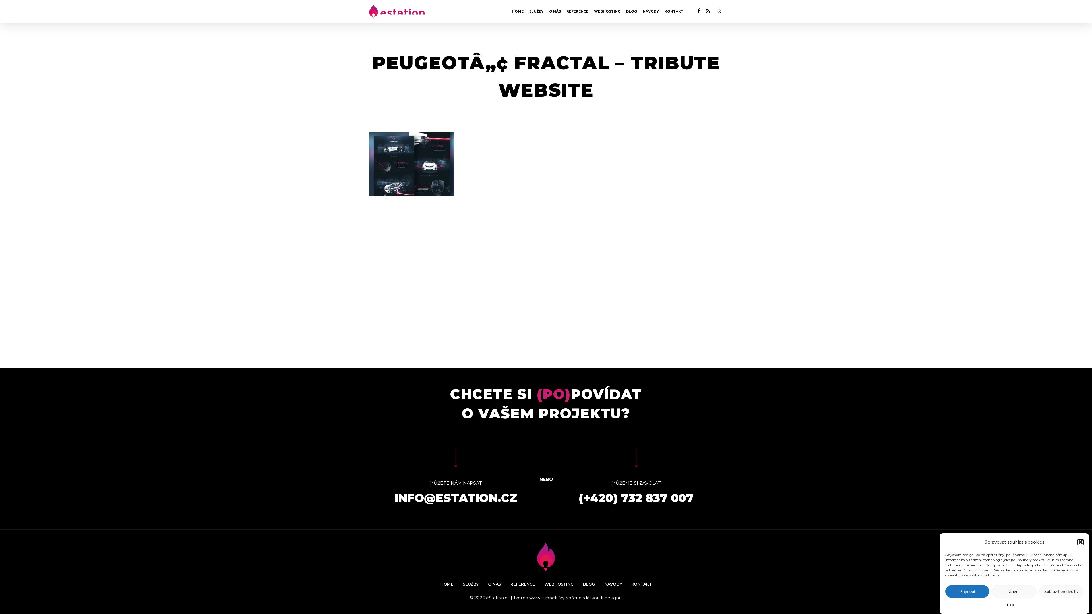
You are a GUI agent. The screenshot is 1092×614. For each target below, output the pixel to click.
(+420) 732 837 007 (636, 498)
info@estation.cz (455, 498)
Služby (536, 11)
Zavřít (1014, 591)
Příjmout (967, 591)
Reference (577, 11)
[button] (1080, 542)
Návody (651, 11)
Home (518, 11)
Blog (631, 11)
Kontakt (674, 11)
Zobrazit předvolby (1061, 591)
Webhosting (607, 11)
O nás (555, 11)
